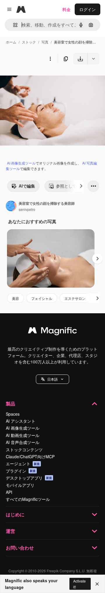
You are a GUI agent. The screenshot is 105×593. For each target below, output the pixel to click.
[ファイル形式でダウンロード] (93, 58)
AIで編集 (27, 186)
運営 (10, 531)
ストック (29, 41)
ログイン (87, 9)
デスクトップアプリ (29, 478)
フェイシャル (41, 298)
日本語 (52, 379)
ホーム (11, 41)
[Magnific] (52, 331)
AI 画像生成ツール (21, 162)
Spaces (13, 414)
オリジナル (40, 78)
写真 (44, 41)
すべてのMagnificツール (28, 499)
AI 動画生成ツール (22, 435)
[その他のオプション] (50, 58)
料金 (66, 9)
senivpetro (27, 209)
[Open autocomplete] (13, 25)
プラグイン (21, 471)
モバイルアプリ (20, 485)
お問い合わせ (20, 547)
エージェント (23, 463)
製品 (10, 403)
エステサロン (74, 298)
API (9, 492)
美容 (15, 298)
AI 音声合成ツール (22, 442)
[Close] (97, 583)
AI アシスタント (20, 421)
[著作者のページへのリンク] (11, 206)
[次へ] (81, 186)
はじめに (15, 514)
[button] (52, 379)
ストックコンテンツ (24, 449)
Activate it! (79, 583)
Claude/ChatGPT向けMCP (30, 456)
